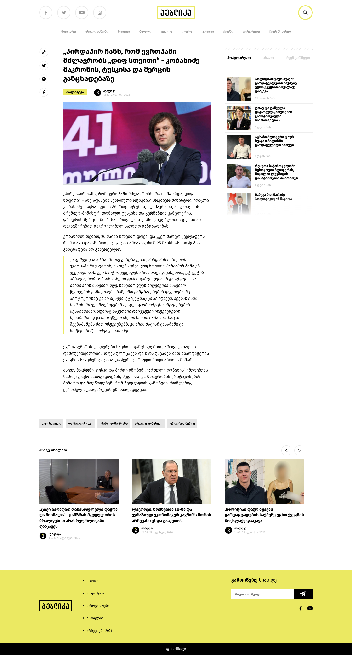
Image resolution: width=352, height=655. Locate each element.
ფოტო (187, 31)
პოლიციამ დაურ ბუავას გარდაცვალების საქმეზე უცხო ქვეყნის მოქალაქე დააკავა (276, 85)
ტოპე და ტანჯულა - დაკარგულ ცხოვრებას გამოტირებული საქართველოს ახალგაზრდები (273, 114)
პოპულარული (239, 58)
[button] (305, 12)
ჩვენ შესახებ (280, 31)
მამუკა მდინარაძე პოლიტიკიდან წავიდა (273, 197)
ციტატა (208, 31)
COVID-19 (93, 581)
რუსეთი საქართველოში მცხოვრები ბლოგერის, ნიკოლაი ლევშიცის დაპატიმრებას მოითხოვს (276, 172)
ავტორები (251, 31)
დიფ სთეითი (51, 423)
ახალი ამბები (96, 31)
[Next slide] (299, 450)
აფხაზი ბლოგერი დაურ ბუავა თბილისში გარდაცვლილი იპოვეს (274, 141)
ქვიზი (228, 31)
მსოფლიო (95, 618)
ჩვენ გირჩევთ (298, 58)
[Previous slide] (286, 450)
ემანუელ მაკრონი (114, 423)
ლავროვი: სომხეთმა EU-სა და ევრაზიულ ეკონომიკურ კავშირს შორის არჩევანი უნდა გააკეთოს (171, 515)
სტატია (124, 31)
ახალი (268, 58)
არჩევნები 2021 (99, 631)
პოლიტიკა (75, 92)
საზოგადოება (98, 606)
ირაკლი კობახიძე (148, 423)
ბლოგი (145, 31)
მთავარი (68, 31)
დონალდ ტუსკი (80, 423)
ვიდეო (166, 31)
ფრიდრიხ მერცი (182, 423)
